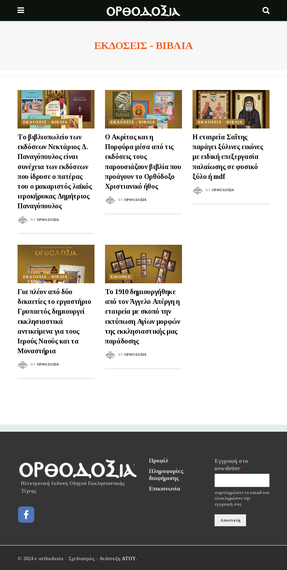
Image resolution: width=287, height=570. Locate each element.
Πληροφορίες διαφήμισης (166, 474)
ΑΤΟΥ (129, 558)
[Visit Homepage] (143, 11)
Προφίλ (158, 460)
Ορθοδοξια (48, 220)
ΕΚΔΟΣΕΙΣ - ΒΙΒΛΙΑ (45, 122)
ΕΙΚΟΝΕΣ (121, 276)
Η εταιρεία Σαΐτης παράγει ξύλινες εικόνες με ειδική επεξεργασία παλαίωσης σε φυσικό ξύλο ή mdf (227, 156)
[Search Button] (266, 10)
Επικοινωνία (164, 488)
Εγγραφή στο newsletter (231, 464)
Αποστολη (230, 520)
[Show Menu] (21, 10)
